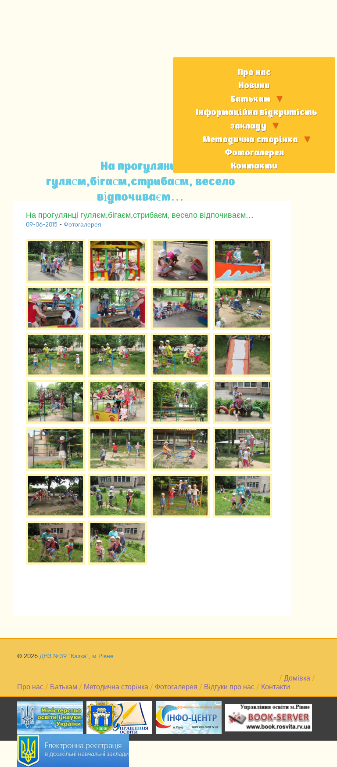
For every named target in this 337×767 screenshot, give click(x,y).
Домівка (297, 678)
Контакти (254, 166)
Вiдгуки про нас (229, 687)
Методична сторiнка (250, 140)
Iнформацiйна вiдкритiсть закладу (256, 119)
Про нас (254, 73)
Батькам (250, 99)
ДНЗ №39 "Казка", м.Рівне (76, 656)
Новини (254, 86)
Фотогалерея (254, 153)
